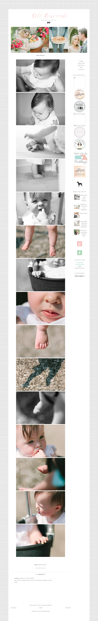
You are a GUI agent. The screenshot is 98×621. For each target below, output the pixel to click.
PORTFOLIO (81, 65)
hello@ (79, 266)
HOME (81, 61)
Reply (15, 582)
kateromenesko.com (79, 268)
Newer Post (13, 607)
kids (41, 568)
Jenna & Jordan (83, 213)
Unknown (17, 578)
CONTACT (81, 69)
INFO (81, 67)
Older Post (67, 607)
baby (39, 568)
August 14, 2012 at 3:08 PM (27, 578)
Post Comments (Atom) (44, 611)
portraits (44, 568)
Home (40, 607)
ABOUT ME (81, 63)
